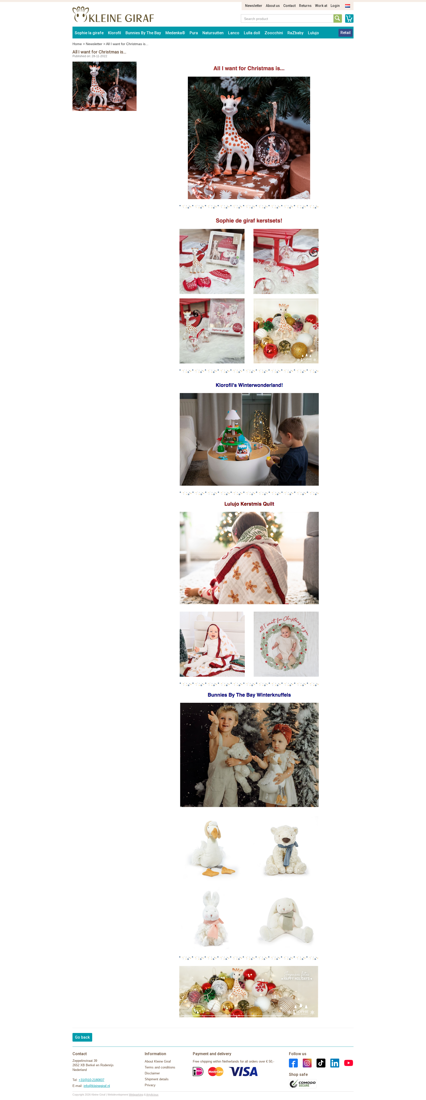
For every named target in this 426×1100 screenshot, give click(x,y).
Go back (82, 1037)
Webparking (136, 1094)
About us (273, 6)
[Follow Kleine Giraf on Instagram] (305, 1063)
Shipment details (157, 1079)
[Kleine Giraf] (249, 492)
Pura (194, 33)
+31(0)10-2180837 (91, 1080)
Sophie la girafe (89, 33)
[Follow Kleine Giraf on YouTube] (346, 1063)
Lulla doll (252, 33)
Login (335, 6)
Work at (321, 6)
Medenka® (175, 33)
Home (77, 44)
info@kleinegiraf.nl (97, 1086)
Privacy (150, 1085)
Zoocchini (274, 33)
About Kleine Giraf (158, 1061)
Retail (345, 32)
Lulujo (313, 33)
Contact (289, 6)
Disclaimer (152, 1073)
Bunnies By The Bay (143, 33)
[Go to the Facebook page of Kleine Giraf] (293, 1063)
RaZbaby (295, 33)
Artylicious (152, 1094)
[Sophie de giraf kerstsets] (249, 294)
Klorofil (114, 33)
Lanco (233, 33)
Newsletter (253, 6)
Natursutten (213, 33)
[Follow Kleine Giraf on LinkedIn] (332, 1063)
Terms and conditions (160, 1067)
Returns (305, 6)
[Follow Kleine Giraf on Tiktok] (318, 1063)
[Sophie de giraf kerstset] (249, 136)
